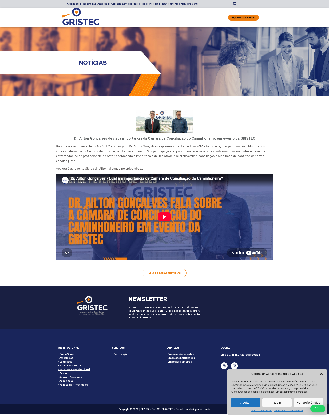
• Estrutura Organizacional (74, 369)
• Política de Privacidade (73, 384)
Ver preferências (308, 402)
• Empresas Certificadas (180, 358)
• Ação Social (65, 380)
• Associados (65, 358)
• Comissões (65, 361)
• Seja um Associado (70, 377)
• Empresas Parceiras (179, 361)
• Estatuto (63, 373)
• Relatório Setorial (69, 365)
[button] (321, 374)
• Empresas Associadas (180, 354)
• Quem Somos (66, 354)
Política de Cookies (261, 410)
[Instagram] (224, 365)
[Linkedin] (234, 365)
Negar (277, 402)
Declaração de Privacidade (288, 410)
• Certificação (120, 354)
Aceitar (245, 402)
